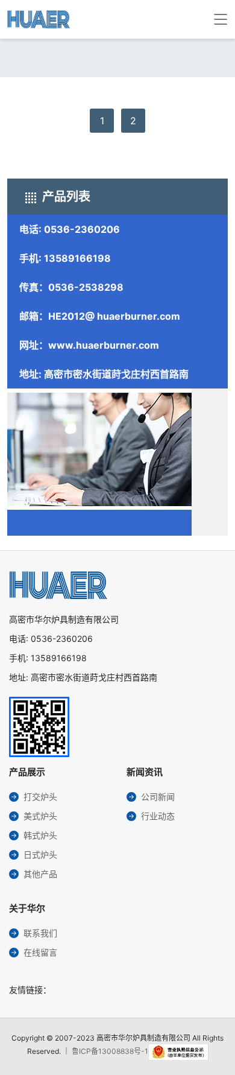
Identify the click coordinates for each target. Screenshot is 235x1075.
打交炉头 (40, 796)
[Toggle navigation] (220, 19)
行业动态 (158, 816)
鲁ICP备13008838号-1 (110, 1051)
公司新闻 (158, 796)
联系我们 (40, 933)
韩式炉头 (40, 835)
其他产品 (40, 874)
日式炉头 (40, 854)
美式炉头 (40, 816)
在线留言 (40, 952)
